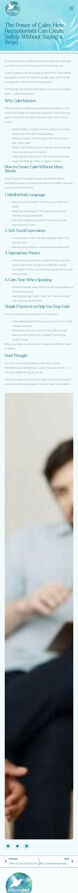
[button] (8, 846)
